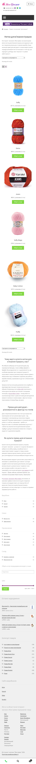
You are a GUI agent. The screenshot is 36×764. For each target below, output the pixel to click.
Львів (5, 722)
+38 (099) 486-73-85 (10, 8)
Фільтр (5, 589)
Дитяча (6, 533)
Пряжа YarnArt (8, 670)
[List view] (6, 66)
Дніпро (6, 716)
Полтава (6, 734)
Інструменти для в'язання (11, 644)
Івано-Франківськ (25, 718)
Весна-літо (7, 518)
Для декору (7, 536)
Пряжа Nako (7, 667)
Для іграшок (7, 539)
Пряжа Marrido (8, 664)
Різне (5, 673)
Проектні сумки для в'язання (12, 647)
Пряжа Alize (7, 651)
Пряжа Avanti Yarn (9, 654)
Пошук (18, 761)
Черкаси (6, 725)
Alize (5, 501)
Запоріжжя (23, 716)
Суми (21, 732)
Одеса (6, 718)
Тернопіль (7, 727)
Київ (5, 714)
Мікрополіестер (8, 559)
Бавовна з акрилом (9, 557)
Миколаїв (23, 729)
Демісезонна (7, 521)
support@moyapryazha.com (10, 10)
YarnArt (6, 506)
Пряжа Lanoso (8, 660)
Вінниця (22, 722)
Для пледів (7, 545)
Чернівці (6, 737)
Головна (6, 29)
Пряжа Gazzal (8, 657)
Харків (6, 720)
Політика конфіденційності (10, 754)
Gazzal (5, 504)
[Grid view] (3, 66)
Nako (3, 695)
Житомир (23, 727)
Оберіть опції (18, 110)
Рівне (21, 725)
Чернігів (6, 739)
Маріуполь (23, 714)
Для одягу (6, 542)
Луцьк (22, 734)
